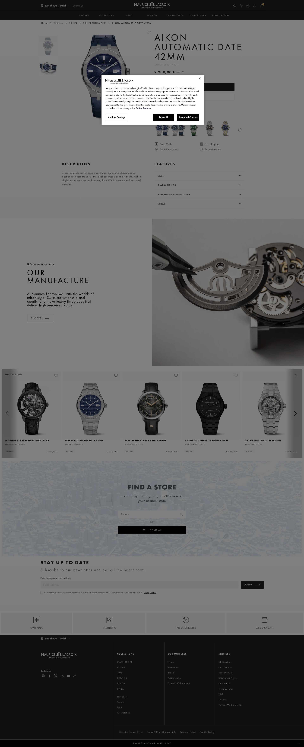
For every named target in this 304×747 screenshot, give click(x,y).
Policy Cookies (143, 108)
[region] (152, 100)
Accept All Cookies (188, 117)
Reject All (163, 117)
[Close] (199, 78)
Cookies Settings (116, 117)
